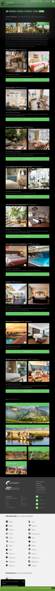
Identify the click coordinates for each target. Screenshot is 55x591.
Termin (7, 501)
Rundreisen (12, 11)
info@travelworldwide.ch (41, 490)
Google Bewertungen (10, 507)
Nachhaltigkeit (24, 505)
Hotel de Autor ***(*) (16, 88)
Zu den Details (27, 79)
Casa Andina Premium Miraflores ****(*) (22, 244)
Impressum (23, 500)
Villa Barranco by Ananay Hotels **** (21, 204)
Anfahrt (7, 503)
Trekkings (20, 11)
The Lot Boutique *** (16, 50)
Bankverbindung (24, 503)
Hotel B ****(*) (14, 282)
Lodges (36, 11)
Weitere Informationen (45, 588)
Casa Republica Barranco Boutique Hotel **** (24, 167)
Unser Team (8, 505)
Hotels (41, 11)
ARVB (22, 496)
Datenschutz (23, 498)
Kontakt (7, 500)
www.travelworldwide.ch (41, 492)
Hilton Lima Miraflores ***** (19, 321)
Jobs (22, 501)
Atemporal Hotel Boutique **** (19, 127)
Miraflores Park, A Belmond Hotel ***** (22, 359)
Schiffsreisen (28, 11)
